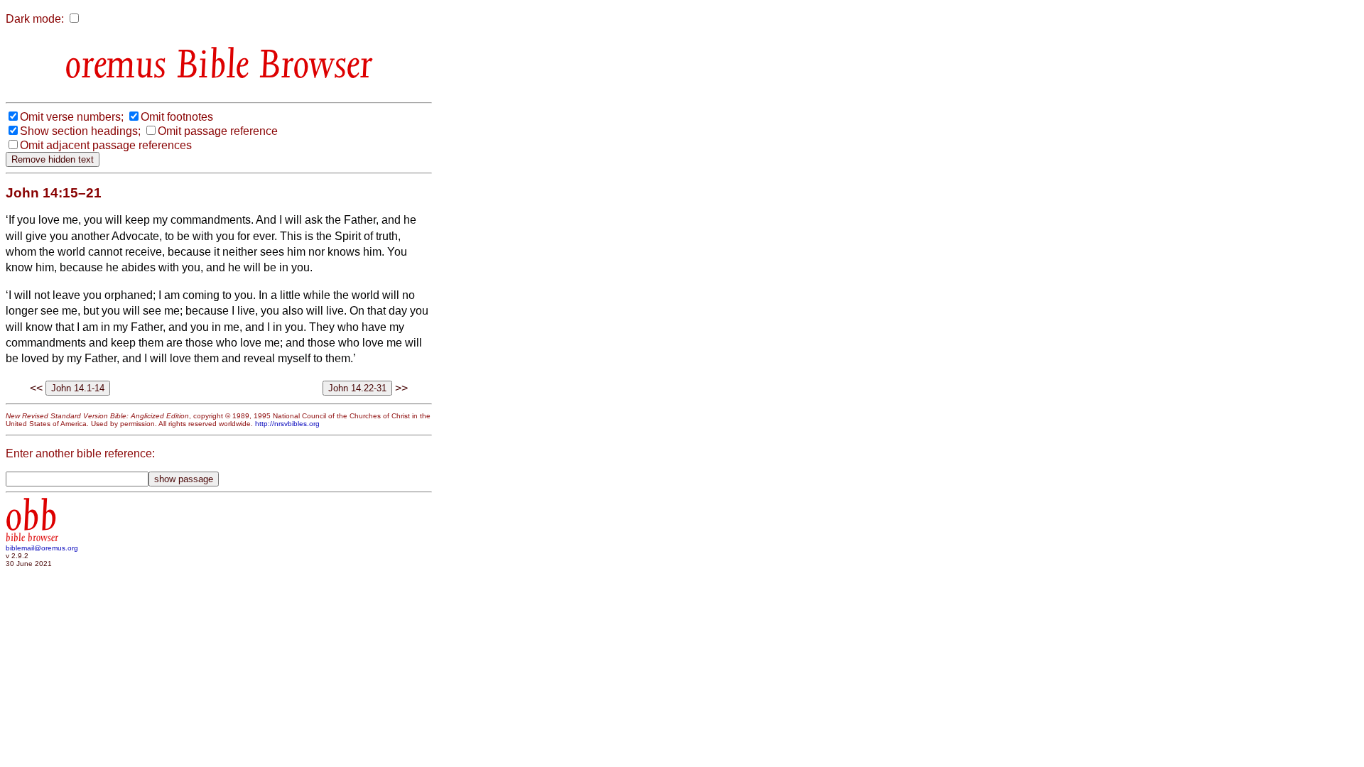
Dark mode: (35, 19)
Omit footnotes (177, 117)
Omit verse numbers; (72, 117)
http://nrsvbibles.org (287, 424)
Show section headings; (80, 131)
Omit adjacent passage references (106, 145)
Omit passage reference (218, 131)
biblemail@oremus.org (42, 548)
